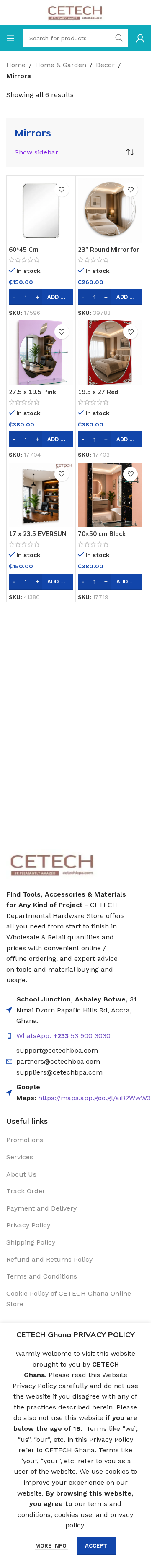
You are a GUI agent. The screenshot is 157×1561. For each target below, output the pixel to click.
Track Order (25, 1191)
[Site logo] (75, 12)
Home (16, 65)
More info (51, 1546)
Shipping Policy (30, 1242)
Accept (96, 1546)
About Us (21, 1174)
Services (19, 1157)
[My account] (140, 38)
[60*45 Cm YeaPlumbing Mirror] (41, 210)
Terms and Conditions (41, 1276)
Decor (105, 65)
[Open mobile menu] (10, 38)
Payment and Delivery (41, 1208)
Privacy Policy (28, 1225)
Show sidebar (36, 152)
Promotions (24, 1140)
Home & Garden (60, 65)
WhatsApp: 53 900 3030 (63, 1036)
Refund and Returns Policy (49, 1259)
